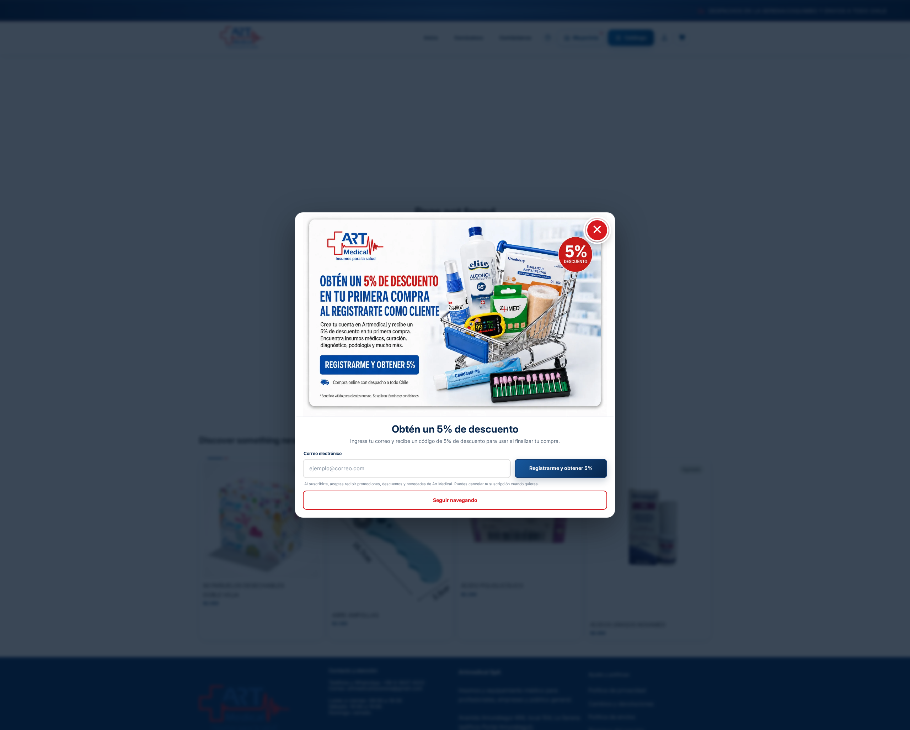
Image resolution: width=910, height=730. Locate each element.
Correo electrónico (323, 453)
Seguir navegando (455, 500)
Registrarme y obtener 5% (561, 468)
